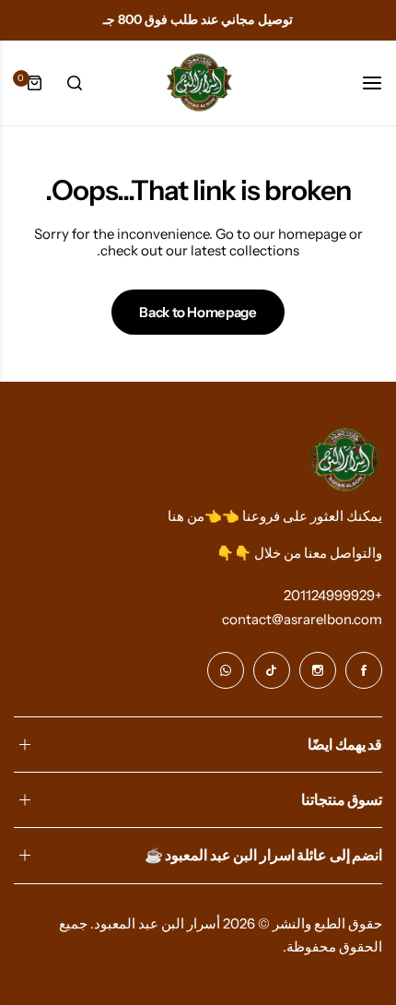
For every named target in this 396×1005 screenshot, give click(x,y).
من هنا (186, 516)
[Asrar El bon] (198, 83)
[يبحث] (74, 83)
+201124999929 (333, 595)
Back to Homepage (197, 312)
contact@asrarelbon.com (302, 619)
